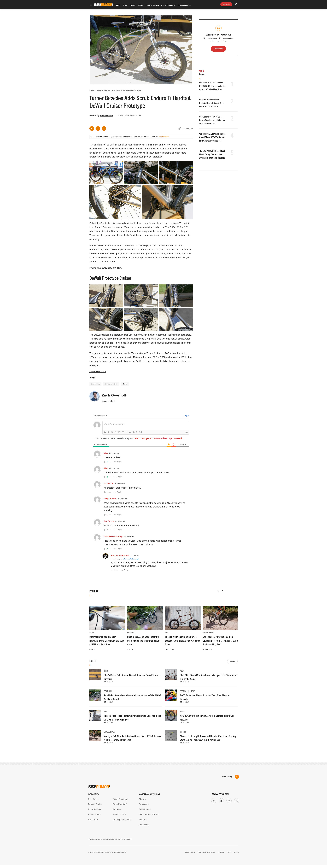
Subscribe (226, 4)
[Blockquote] (126, 432)
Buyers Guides (184, 5)
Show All (232, 661)
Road (125, 5)
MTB (118, 5)
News (124, 384)
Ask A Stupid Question (149, 814)
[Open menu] (90, 5)
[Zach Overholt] (94, 397)
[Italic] (108, 432)
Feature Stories (152, 5)
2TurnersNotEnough (131, 559)
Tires (106, 670)
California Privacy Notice (206, 852)
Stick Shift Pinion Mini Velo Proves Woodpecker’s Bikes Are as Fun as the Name (212, 120)
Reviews (117, 809)
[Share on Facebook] (91, 128)
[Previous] (218, 590)
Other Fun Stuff (119, 804)
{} (137, 432)
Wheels (183, 731)
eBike (140, 5)
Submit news (145, 809)
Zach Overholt (106, 116)
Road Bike (131, 632)
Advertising (144, 825)
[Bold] (105, 432)
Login (186, 415)
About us (143, 799)
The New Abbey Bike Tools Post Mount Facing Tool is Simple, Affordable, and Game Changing (212, 154)
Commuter (95, 384)
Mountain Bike (111, 384)
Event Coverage (168, 5)
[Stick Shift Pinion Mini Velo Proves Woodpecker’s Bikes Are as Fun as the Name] (183, 618)
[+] (140, 432)
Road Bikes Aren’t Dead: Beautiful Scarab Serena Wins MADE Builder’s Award (211, 103)
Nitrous (128, 152)
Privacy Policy (190, 852)
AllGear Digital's (108, 839)
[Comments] (180, 129)
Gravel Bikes (208, 632)
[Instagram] (228, 800)
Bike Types (93, 799)
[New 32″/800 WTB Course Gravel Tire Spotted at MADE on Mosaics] (171, 715)
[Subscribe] (236, 800)
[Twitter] (221, 800)
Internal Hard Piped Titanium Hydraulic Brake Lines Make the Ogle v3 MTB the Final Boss (212, 86)
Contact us (144, 804)
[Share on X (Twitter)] (98, 128)
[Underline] (112, 432)
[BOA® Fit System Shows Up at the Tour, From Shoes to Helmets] (171, 695)
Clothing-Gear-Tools (122, 820)
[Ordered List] (119, 432)
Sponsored (185, 691)
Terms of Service (233, 852)
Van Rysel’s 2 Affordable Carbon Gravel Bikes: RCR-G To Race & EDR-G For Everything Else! (212, 137)
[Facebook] (213, 800)
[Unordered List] (123, 432)
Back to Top (227, 776)
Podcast (142, 820)
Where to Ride (94, 814)
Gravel (133, 5)
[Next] (222, 590)
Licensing (221, 852)
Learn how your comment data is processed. (158, 438)
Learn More (164, 137)
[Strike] (116, 432)
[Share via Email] (104, 128)
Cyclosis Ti (142, 152)
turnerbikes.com (97, 371)
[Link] (133, 432)
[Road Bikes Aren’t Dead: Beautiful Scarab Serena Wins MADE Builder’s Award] (145, 618)
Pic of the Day (94, 809)
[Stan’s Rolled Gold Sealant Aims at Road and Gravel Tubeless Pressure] (95, 674)
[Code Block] (130, 432)
